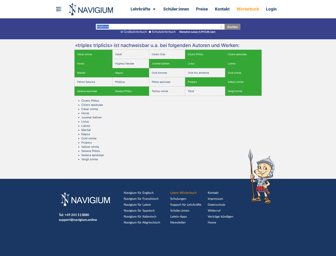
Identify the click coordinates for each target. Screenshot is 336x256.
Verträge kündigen (220, 216)
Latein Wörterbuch (183, 193)
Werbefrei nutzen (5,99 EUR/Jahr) (197, 32)
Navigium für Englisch (139, 193)
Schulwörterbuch (164, 32)
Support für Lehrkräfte (185, 204)
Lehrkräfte (140, 9)
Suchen (232, 27)
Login (271, 9)
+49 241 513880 (77, 215)
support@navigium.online (78, 220)
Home (212, 222)
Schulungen (178, 198)
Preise (202, 9)
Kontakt (222, 9)
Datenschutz (216, 204)
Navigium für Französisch (141, 198)
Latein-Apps (178, 216)
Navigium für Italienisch (140, 216)
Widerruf (214, 210)
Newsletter (178, 222)
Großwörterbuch (135, 32)
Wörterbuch (248, 9)
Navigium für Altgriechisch (142, 222)
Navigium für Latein (137, 204)
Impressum (215, 198)
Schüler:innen (176, 9)
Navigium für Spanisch (139, 210)
